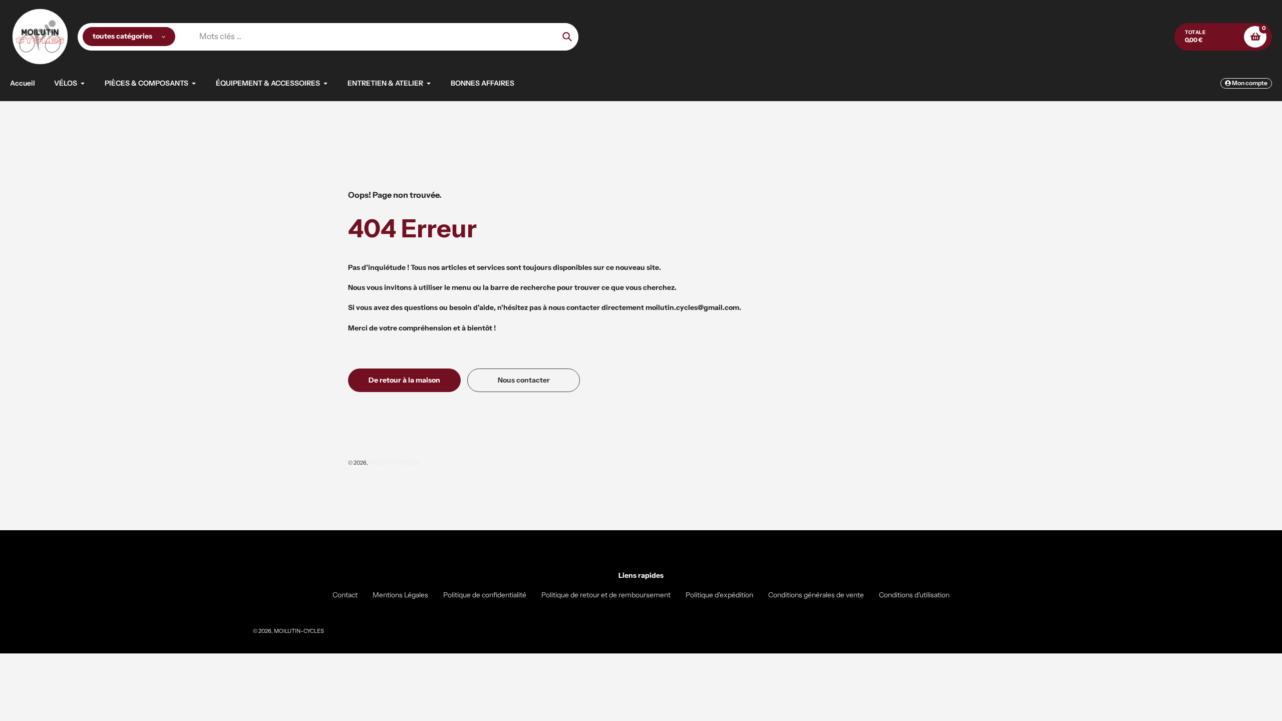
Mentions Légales (400, 594)
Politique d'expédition (719, 594)
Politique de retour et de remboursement (606, 594)
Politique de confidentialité (484, 594)
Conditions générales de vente (816, 594)
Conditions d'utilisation (914, 594)
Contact (345, 594)
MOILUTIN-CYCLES (394, 462)
